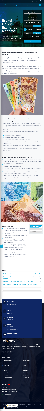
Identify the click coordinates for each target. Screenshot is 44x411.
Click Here (9, 335)
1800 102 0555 (9, 311)
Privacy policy (26, 377)
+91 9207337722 (10, 313)
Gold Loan (5, 363)
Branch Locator (6, 365)
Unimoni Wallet (6, 367)
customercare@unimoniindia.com (10, 391)
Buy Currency (25, 367)
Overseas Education (7, 372)
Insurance (25, 365)
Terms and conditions (7, 377)
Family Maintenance (27, 372)
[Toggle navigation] (40, 5)
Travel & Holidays (26, 360)
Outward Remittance (7, 360)
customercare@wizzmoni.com (12, 329)
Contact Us (25, 375)
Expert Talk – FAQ (14, 407)
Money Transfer (26, 363)
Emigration (5, 375)
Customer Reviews (6, 407)
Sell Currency (6, 370)
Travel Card (25, 370)
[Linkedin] (34, 1)
